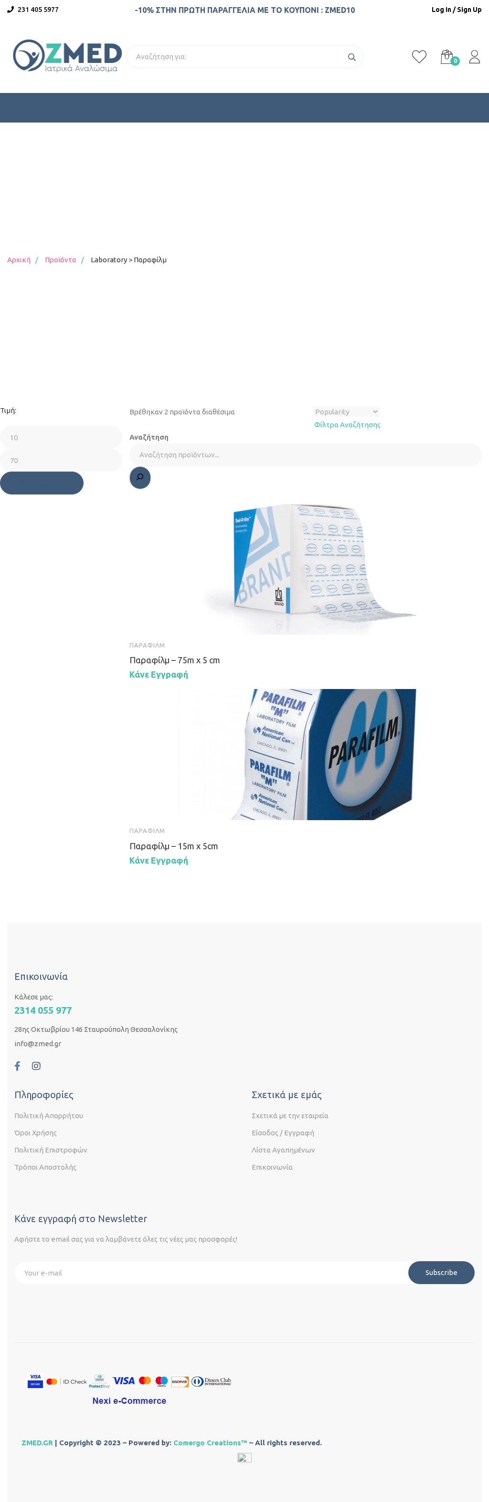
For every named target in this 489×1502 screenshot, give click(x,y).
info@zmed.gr (37, 1043)
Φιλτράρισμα (42, 483)
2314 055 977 (43, 1010)
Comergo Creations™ (210, 1443)
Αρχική (19, 260)
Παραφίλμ (147, 645)
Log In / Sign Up (457, 9)
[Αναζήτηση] (140, 477)
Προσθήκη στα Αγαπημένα (173, 618)
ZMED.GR (37, 1443)
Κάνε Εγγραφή (158, 674)
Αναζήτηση (149, 437)
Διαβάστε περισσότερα (145, 618)
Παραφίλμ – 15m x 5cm (173, 846)
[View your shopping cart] (447, 57)
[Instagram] (36, 1066)
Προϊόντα (60, 260)
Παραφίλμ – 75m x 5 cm (174, 660)
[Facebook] (17, 1066)
